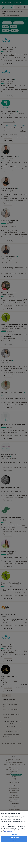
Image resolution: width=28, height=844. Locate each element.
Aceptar (14, 840)
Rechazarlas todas (14, 837)
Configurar (14, 834)
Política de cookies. (7, 831)
